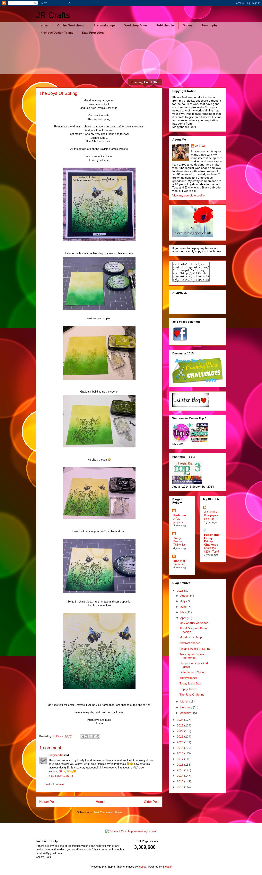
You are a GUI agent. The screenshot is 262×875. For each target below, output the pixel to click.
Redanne (179, 515)
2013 (180, 781)
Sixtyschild (56, 755)
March (184, 701)
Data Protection (93, 32)
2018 (180, 753)
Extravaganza (188, 677)
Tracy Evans (177, 539)
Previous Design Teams (57, 32)
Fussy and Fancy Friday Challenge (211, 539)
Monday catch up (191, 637)
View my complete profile (188, 195)
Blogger (167, 866)
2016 (180, 764)
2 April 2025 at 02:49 (61, 776)
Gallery (188, 25)
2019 (180, 747)
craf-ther (179, 560)
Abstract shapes (190, 643)
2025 (180, 590)
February (186, 707)
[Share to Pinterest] (98, 736)
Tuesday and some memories (192, 656)
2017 (180, 758)
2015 (180, 770)
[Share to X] (90, 736)
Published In (165, 25)
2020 (180, 742)
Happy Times (188, 689)
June (183, 606)
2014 (180, 775)
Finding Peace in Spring (195, 648)
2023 (180, 725)
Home (45, 25)
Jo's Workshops (104, 25)
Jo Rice (200, 146)
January (186, 712)
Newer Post (47, 802)
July (183, 601)
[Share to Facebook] (94, 736)
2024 (180, 719)
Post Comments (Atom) (108, 812)
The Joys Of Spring (192, 694)
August (185, 595)
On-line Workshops (70, 25)
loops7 (142, 866)
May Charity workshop (194, 622)
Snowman (179, 564)
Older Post (151, 802)
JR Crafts (53, 15)
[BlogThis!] (86, 736)
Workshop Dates (136, 25)
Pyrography (209, 25)
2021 (180, 736)
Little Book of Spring (193, 672)
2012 (180, 787)
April (183, 618)
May (183, 612)
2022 (180, 731)
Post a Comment (54, 784)
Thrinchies (179, 544)
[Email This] (82, 736)
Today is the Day (190, 683)
